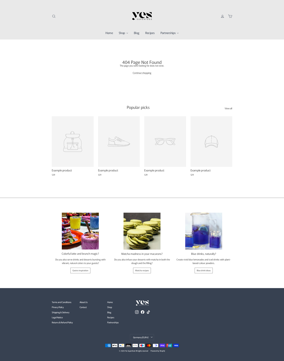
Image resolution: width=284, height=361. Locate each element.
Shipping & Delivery (60, 312)
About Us (84, 302)
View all (228, 108)
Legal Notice (57, 317)
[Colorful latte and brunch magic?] (80, 231)
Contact (83, 307)
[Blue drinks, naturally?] (203, 231)
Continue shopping (142, 73)
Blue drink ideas (204, 270)
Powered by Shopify (158, 350)
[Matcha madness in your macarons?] (142, 231)
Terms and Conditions (61, 302)
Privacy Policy (58, 307)
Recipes (150, 33)
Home (109, 33)
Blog (136, 33)
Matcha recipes (142, 270)
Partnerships (168, 33)
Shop (122, 33)
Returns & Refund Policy (62, 322)
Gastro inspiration (80, 270)
